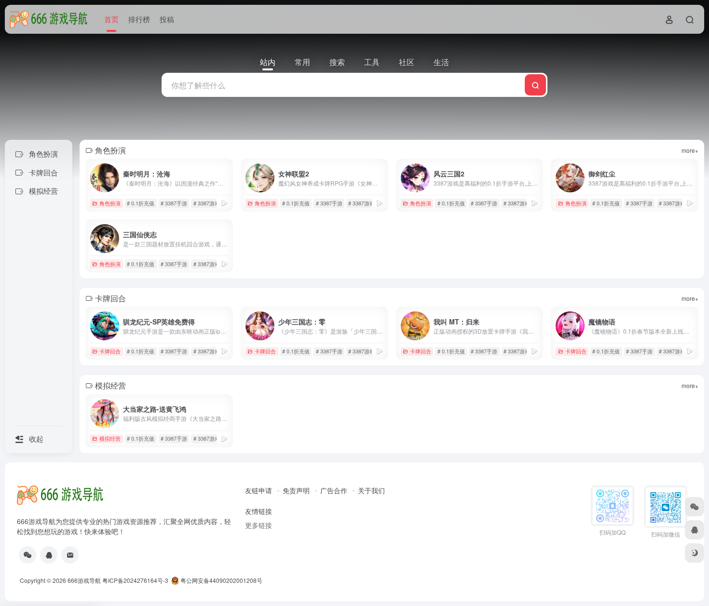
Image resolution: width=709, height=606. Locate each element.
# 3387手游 (174, 203)
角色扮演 (110, 203)
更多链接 (258, 525)
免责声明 (296, 490)
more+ (690, 150)
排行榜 (139, 19)
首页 (111, 19)
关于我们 (371, 490)
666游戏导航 (84, 580)
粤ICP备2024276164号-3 (135, 580)
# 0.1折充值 (140, 203)
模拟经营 (110, 438)
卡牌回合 (110, 351)
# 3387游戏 (206, 203)
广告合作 (333, 490)
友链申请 (258, 490)
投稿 (167, 19)
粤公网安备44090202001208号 (220, 580)
